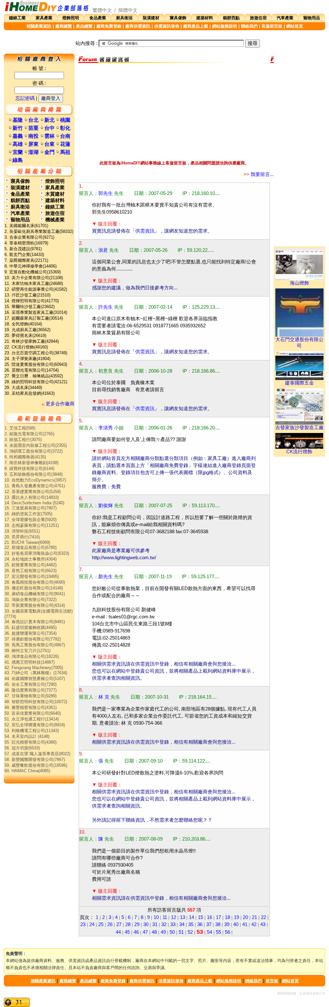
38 (217, 924)
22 (263, 917)
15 (200, 917)
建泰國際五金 (299, 382)
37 (208, 924)
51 (181, 932)
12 (173, 917)
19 (236, 917)
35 (190, 924)
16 (209, 917)
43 (262, 924)
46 (136, 932)
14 (191, 917)
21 (254, 917)
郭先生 (105, 193)
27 (118, 924)
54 (209, 932)
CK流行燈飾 (299, 451)
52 (190, 932)
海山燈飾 (299, 283)
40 (235, 924)
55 (218, 932)
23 (82, 924)
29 (136, 924)
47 (145, 932)
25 (100, 924)
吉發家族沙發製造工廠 (299, 427)
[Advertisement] (174, 110)
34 (181, 924)
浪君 (103, 250)
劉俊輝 (105, 505)
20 (245, 917)
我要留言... (259, 174)
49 (163, 932)
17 (218, 917)
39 (226, 924)
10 (156, 917)
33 (172, 924)
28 (127, 924)
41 (244, 924)
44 (118, 932)
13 (182, 917)
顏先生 (105, 576)
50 (172, 932)
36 (199, 924)
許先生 (105, 307)
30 (145, 924)
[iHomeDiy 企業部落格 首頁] (47, 10)
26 (109, 924)
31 (154, 924)
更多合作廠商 (59, 403)
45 (127, 932)
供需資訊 (145, 231)
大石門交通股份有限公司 (299, 342)
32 (163, 924)
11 (165, 917)
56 (227, 932)
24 (91, 924)
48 (154, 932)
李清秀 (105, 427)
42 (253, 924)
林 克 (103, 697)
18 (227, 917)
